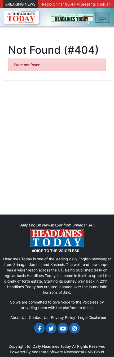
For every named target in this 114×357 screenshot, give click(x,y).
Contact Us (38, 317)
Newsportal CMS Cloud (84, 352)
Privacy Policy (63, 317)
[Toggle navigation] (102, 17)
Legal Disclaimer (92, 317)
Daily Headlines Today (52, 346)
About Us (18, 317)
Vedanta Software (47, 352)
